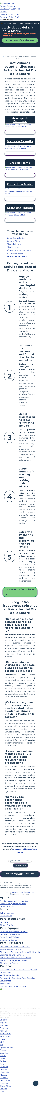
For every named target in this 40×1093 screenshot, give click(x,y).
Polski (3, 1064)
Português (5, 1036)
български (5, 1080)
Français (4, 1025)
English (3, 1020)
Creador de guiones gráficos (13, 904)
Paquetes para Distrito (10, 949)
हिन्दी (1, 1045)
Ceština (3, 1069)
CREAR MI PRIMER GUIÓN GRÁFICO (20, 892)
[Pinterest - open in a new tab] (1, 1006)
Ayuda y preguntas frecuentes (14, 901)
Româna (4, 1067)
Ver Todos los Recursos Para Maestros (20, 874)
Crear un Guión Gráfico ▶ (20, 40)
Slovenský (4, 1072)
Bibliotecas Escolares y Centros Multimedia (20, 952)
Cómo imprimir (7, 906)
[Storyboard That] (7, 3)
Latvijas (3, 1089)
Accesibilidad (6, 983)
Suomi (3, 1056)
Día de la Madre (14, 244)
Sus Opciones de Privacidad (13, 986)
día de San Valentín (16, 238)
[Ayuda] (35, 1083)
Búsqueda (19, 865)
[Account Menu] (6, 20)
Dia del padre (13, 247)
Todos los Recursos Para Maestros (19, 23)
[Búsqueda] (14, 9)
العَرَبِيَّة (2, 1042)
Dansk (3, 1050)
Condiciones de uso (9, 972)
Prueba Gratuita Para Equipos (13, 932)
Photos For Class (7, 925)
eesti (2, 1091)
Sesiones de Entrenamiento (13, 955)
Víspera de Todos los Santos (19, 250)
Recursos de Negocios (10, 934)
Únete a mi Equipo (8, 940)
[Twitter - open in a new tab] (1, 1003)
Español (3, 1023)
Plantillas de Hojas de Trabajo (13, 960)
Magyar (3, 1075)
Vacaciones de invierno (17, 256)
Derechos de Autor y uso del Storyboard (18, 970)
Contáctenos (6, 916)
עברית (2, 1039)
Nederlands (5, 1034)
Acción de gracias (15, 253)
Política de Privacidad (10, 975)
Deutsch (4, 1028)
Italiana (3, 1031)
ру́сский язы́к (6, 1047)
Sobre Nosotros (7, 913)
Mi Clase (4, 922)
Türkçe (3, 1061)
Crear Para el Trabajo (9, 937)
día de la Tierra (13, 241)
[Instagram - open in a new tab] (1, 1000)
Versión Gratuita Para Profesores (15, 947)
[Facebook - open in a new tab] (1, 996)
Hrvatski (4, 1078)
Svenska (4, 1053)
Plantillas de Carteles (9, 963)
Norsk (2, 1058)
